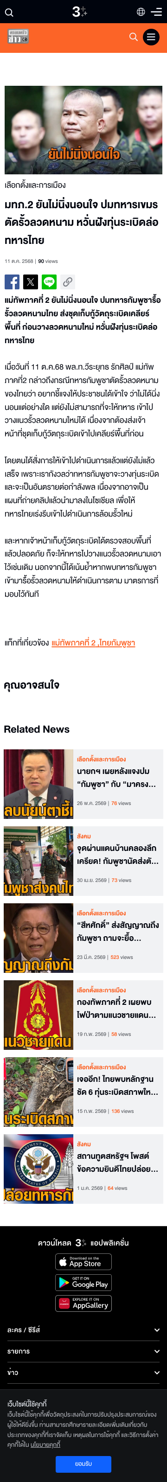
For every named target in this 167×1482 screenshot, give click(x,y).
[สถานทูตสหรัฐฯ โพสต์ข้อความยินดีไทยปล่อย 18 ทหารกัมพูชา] (38, 1169)
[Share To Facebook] (12, 282)
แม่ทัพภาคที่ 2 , (75, 643)
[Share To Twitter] (30, 282)
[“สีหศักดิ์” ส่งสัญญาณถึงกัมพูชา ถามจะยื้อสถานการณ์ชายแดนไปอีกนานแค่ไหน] (38, 938)
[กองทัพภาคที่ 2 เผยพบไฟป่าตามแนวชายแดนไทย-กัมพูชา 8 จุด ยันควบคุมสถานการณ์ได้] (38, 1015)
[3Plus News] (26, 38)
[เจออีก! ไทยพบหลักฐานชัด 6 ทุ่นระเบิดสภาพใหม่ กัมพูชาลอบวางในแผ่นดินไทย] (38, 1092)
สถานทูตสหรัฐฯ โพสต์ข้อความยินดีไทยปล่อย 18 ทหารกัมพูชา (114, 1163)
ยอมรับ (83, 1464)
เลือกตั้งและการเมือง (101, 759)
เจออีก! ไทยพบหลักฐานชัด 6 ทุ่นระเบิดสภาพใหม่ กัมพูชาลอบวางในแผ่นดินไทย (118, 1086)
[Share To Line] (49, 282)
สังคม (84, 836)
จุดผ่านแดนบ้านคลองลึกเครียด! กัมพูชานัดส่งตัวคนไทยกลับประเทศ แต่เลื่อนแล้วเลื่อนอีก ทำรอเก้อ (116, 855)
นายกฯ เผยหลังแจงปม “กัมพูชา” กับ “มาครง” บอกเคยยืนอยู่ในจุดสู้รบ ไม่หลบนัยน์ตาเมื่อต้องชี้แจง (115, 778)
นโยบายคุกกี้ (45, 1445)
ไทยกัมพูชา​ (117, 643)
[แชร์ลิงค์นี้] (67, 282)
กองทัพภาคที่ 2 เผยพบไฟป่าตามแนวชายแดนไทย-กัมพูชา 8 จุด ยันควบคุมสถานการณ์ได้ (114, 1009)
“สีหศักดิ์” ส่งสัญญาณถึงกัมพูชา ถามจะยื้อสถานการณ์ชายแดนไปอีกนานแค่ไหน (118, 932)
